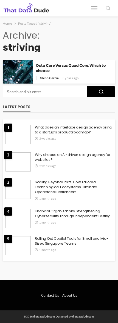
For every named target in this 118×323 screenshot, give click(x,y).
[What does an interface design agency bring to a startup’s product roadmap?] (18, 134)
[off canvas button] (94, 8)
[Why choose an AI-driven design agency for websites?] (18, 161)
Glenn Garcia (49, 78)
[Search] (108, 8)
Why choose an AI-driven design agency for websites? (72, 157)
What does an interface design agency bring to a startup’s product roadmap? (73, 130)
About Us (69, 295)
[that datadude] (26, 8)
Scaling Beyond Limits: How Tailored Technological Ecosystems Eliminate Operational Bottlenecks (66, 187)
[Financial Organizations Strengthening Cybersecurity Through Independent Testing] (18, 218)
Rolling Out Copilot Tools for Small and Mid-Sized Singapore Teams (71, 241)
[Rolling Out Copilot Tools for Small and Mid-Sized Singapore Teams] (18, 245)
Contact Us (50, 295)
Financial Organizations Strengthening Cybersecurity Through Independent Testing (72, 214)
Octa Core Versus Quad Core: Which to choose (71, 68)
